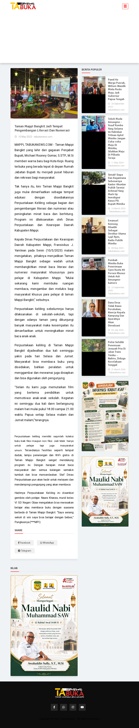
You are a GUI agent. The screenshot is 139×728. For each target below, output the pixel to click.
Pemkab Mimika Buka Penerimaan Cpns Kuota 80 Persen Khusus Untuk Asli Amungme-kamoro (116, 271)
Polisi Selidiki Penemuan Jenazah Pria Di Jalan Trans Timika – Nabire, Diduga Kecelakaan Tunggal (117, 353)
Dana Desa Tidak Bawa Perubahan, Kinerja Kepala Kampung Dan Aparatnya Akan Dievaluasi (116, 314)
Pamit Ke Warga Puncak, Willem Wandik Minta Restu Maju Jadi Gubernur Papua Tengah (117, 89)
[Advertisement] (69, 36)
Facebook (24, 542)
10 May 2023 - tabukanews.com (35, 136)
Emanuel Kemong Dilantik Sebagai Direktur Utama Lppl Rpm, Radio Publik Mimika (117, 232)
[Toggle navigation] (124, 6)
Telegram (25, 550)
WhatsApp (48, 542)
